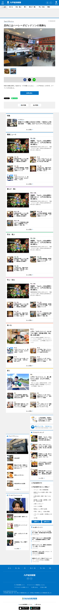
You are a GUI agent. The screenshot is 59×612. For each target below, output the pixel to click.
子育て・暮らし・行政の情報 (42, 511)
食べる (11, 7)
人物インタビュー (38, 503)
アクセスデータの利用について (22, 587)
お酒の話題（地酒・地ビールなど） (42, 496)
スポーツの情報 (38, 506)
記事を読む (29, 93)
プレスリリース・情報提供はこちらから (36, 584)
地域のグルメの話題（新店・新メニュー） (43, 493)
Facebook (47, 3)
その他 (35, 518)
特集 (48, 7)
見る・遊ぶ (18, 7)
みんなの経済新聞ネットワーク (29, 599)
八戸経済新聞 (14, 2)
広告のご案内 (44, 587)
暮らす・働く (32, 7)
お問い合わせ (35, 587)
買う (25, 7)
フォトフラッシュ (9, 21)
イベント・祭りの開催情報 (41, 489)
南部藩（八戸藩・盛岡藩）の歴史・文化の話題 (42, 500)
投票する (36, 521)
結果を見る (47, 521)
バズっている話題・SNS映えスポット (43, 514)
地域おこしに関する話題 (40, 509)
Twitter (50, 3)
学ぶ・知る (42, 7)
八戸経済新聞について (20, 584)
